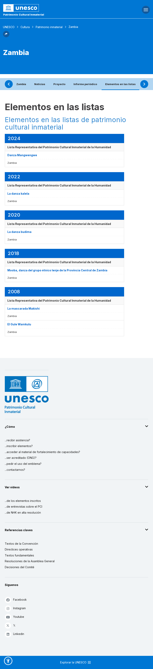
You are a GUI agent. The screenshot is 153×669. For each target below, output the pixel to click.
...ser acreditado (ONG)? (20, 457)
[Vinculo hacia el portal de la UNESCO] (51, 8)
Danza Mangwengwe (22, 155)
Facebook (20, 599)
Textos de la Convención (21, 543)
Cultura (25, 27)
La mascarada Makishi (23, 308)
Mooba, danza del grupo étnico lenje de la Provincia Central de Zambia (57, 270)
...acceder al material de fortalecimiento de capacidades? (42, 452)
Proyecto (59, 84)
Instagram (19, 608)
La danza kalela (18, 193)
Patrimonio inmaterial (49, 27)
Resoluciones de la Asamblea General (30, 561)
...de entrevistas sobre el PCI (23, 506)
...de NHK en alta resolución (23, 512)
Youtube (18, 616)
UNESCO (9, 27)
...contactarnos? (15, 469)
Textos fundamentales (19, 555)
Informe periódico (85, 84)
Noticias (39, 84)
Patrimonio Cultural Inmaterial (23, 14)
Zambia (21, 84)
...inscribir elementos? (19, 446)
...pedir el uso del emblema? (23, 463)
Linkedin (18, 634)
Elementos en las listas (120, 84)
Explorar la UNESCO (73, 662)
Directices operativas (19, 549)
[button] (6, 36)
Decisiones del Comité (19, 567)
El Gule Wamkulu (19, 324)
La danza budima (19, 231)
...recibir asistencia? (17, 440)
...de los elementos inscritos (23, 500)
